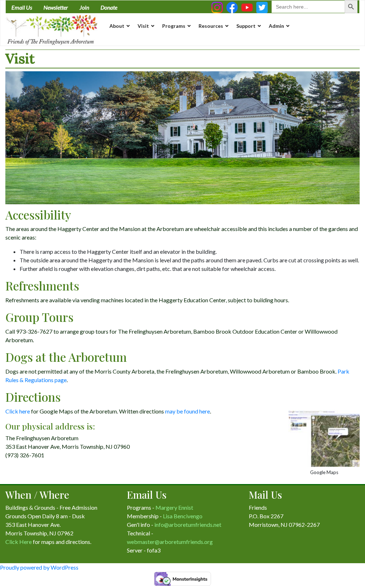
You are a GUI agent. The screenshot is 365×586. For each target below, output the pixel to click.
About (116, 26)
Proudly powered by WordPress (39, 567)
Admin (276, 26)
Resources (211, 26)
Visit (143, 26)
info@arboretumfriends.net (187, 524)
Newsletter (55, 7)
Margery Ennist (174, 507)
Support (246, 26)
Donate (109, 7)
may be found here (187, 411)
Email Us (21, 7)
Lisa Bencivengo (182, 516)
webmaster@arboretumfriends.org (170, 541)
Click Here (18, 541)
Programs (173, 26)
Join (84, 7)
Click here (17, 411)
